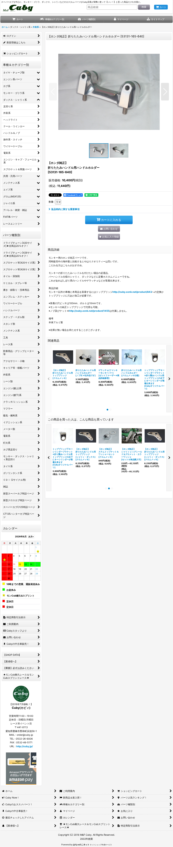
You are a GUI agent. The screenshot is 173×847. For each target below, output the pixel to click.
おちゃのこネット (81, 844)
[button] (155, 19)
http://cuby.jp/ (24, 746)
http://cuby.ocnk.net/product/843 (132, 291)
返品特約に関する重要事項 (65, 209)
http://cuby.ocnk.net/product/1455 (89, 310)
